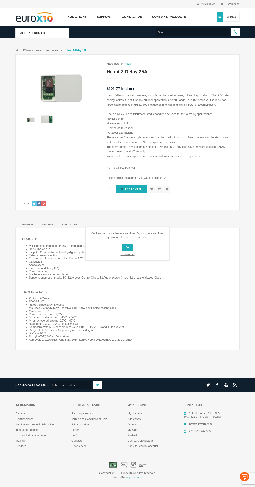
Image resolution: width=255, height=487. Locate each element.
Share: (26, 203)
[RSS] (235, 385)
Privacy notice (80, 424)
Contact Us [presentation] (70, 224)
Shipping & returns (82, 413)
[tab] (26, 224)
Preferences (232, 3)
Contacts (77, 440)
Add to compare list (159, 189)
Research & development (30, 435)
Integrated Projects (26, 429)
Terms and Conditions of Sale (89, 418)
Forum (75, 429)
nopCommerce (135, 477)
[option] (31, 120)
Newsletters (78, 446)
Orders (132, 424)
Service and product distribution (34, 424)
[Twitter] (208, 385)
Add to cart (133, 189)
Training (20, 440)
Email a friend (167, 189)
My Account (208, 3)
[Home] (17, 50)
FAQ (74, 435)
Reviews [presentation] (47, 224)
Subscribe (97, 385)
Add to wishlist (151, 189)
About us (20, 413)
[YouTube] (226, 385)
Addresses (134, 418)
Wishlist (132, 435)
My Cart (132, 429)
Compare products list (141, 440)
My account (135, 413)
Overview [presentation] (26, 224)
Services (20, 446)
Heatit (127, 63)
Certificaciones (24, 418)
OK (127, 247)
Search (235, 32)
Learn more (128, 254)
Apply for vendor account (143, 446)
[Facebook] (217, 385)
